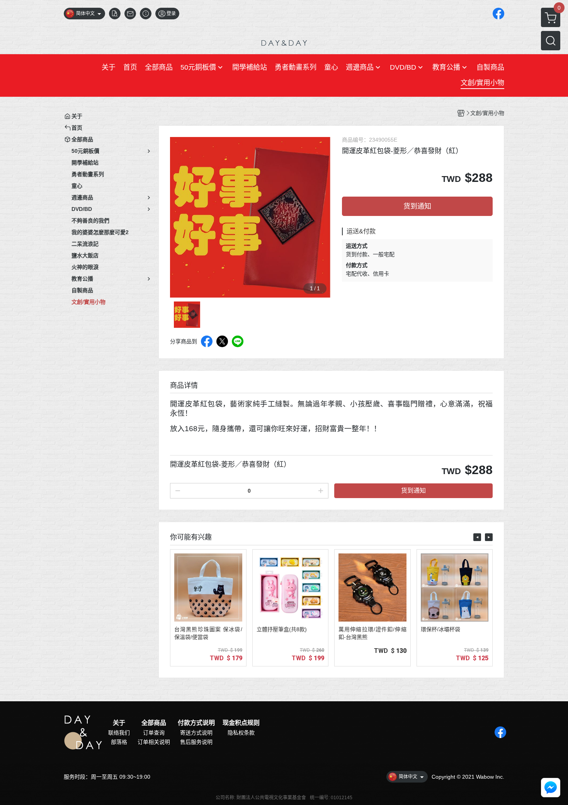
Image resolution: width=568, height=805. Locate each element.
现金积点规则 (241, 723)
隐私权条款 (241, 732)
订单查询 (154, 732)
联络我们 (119, 732)
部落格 (119, 742)
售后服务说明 (196, 742)
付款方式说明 (196, 723)
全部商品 (153, 723)
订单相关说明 (154, 742)
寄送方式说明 (196, 732)
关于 (119, 723)
